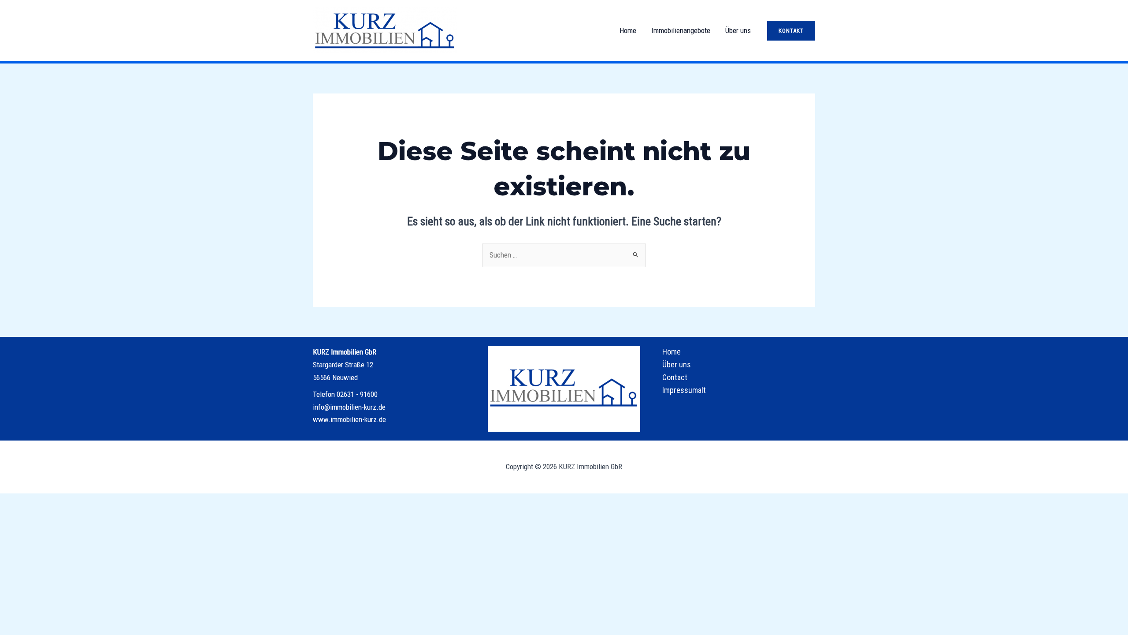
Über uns (738, 30)
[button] (791, 31)
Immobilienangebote (680, 30)
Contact (674, 377)
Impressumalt (684, 390)
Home (628, 30)
